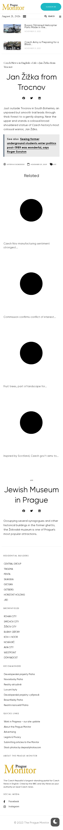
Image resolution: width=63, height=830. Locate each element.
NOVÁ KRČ (9, 642)
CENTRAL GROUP (12, 564)
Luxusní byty (10, 690)
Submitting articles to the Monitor (21, 742)
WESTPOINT (10, 653)
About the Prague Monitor (17, 727)
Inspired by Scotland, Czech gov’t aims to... (31, 456)
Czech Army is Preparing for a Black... (41, 43)
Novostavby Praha (13, 679)
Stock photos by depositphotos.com (22, 747)
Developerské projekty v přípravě (21, 695)
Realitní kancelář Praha (16, 705)
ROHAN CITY (10, 616)
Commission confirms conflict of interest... (30, 317)
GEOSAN (8, 584)
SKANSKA (8, 579)
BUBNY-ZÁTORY (12, 632)
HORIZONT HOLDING (14, 595)
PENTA (7, 574)
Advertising (10, 732)
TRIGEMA (8, 569)
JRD (6, 600)
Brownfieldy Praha (13, 700)
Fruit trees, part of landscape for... (25, 386)
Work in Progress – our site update (22, 722)
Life (54, 164)
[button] (51, 7)
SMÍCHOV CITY (11, 622)
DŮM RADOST (11, 658)
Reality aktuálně (13, 685)
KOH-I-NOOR (11, 637)
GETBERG (9, 590)
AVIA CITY (8, 647)
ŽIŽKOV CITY (10, 627)
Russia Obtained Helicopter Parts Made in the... (40, 26)
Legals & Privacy (12, 737)
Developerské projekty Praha (19, 674)
